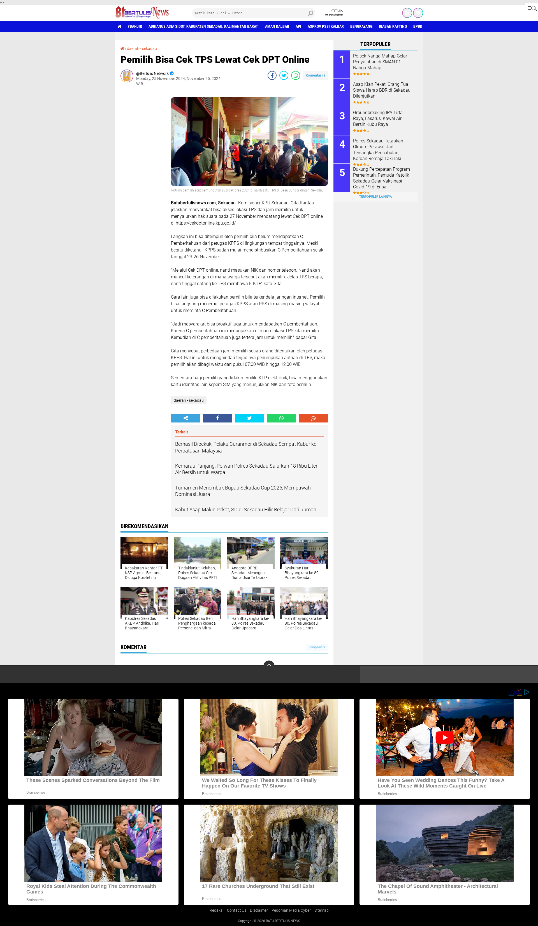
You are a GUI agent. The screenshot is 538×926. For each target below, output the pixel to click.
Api (298, 26)
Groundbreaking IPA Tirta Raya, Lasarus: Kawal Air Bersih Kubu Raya (378, 118)
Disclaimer (259, 910)
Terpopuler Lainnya (375, 196)
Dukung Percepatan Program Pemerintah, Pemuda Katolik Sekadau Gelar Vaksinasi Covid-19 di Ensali (381, 178)
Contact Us (236, 910)
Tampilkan (316, 647)
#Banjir (135, 26)
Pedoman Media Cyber (291, 910)
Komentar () (315, 75)
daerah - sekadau (142, 48)
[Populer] (418, 12)
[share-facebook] (272, 75)
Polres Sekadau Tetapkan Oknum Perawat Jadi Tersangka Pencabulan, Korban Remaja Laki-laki (378, 149)
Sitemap (321, 910)
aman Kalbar (277, 26)
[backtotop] (269, 666)
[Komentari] (313, 418)
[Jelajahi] (531, 8)
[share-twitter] (283, 75)
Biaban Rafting (393, 26)
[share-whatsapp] (295, 75)
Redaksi (216, 910)
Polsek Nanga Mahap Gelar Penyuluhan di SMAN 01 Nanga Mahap (380, 61)
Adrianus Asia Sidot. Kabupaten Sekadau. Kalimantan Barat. (204, 26)
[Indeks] (407, 12)
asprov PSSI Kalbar (326, 26)
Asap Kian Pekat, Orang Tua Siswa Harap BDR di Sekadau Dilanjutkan (382, 90)
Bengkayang (361, 26)
